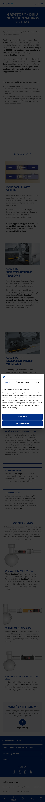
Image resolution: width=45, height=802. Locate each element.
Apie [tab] (37, 382)
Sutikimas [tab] (7, 382)
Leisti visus (22, 416)
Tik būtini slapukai (22, 423)
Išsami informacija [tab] (22, 382)
